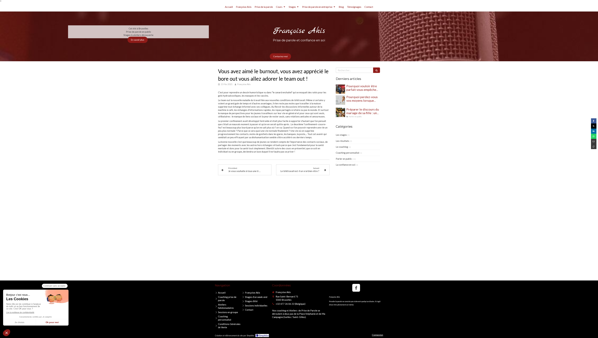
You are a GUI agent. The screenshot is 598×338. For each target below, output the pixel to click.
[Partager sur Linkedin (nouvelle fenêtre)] (593, 131)
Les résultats (342, 140)
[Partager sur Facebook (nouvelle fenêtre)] (593, 120)
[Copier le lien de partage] (593, 146)
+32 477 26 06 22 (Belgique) (290, 303)
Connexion (377, 334)
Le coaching (342, 146)
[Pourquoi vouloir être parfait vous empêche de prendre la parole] (340, 89)
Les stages (341, 134)
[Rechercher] (376, 70)
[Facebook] (356, 288)
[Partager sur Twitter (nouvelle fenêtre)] (593, 126)
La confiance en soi (345, 164)
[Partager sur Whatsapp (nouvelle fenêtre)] (593, 136)
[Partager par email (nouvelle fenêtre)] (593, 141)
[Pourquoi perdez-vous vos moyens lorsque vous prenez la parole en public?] (340, 100)
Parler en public (344, 158)
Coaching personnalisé (347, 152)
